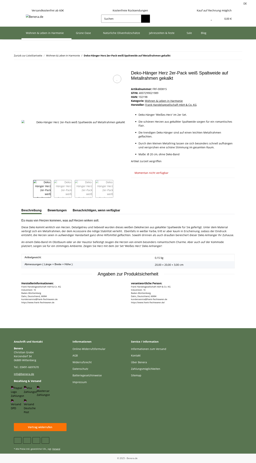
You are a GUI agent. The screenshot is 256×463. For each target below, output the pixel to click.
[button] (203, 19)
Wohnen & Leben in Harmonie (164, 101)
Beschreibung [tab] (31, 210)
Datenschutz (80, 369)
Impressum (80, 382)
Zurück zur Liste (22, 55)
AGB (75, 355)
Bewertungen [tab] (57, 210)
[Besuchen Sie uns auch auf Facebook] (18, 440)
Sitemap (136, 375)
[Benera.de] (34, 16)
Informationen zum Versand (148, 349)
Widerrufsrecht (82, 362)
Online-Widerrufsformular (89, 349)
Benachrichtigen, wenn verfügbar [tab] (96, 210)
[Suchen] (145, 19)
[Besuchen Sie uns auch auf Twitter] (27, 440)
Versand (56, 448)
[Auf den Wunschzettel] (117, 79)
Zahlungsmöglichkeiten (145, 369)
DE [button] (245, 3)
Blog (203, 33)
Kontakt (136, 355)
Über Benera (139, 362)
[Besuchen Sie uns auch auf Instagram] (45, 440)
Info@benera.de (24, 374)
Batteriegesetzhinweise (87, 375)
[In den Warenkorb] (24, 68)
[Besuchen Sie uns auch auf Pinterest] (36, 440)
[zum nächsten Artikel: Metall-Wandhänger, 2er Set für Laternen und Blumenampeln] (230, 56)
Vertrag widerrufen (40, 427)
